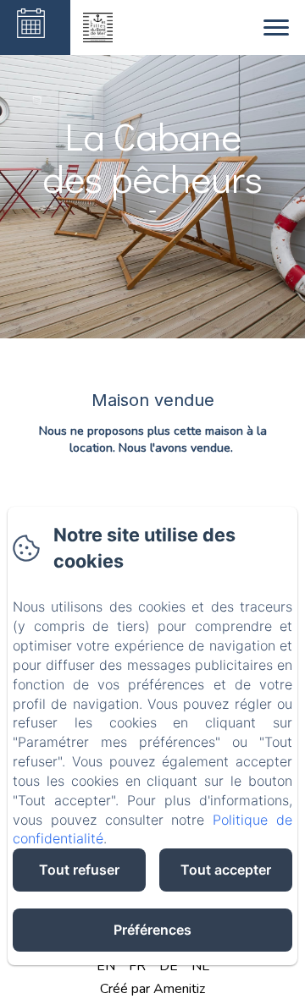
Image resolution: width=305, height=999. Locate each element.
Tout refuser (79, 869)
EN (106, 966)
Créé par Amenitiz (152, 989)
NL (200, 966)
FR (137, 966)
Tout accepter (225, 869)
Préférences (152, 929)
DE (168, 966)
